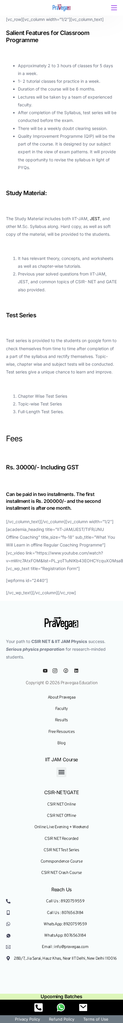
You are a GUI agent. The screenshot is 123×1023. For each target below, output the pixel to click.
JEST (95, 218)
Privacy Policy (27, 1019)
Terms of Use (95, 1019)
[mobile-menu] (113, 7)
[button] (61, 772)
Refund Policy (61, 1019)
